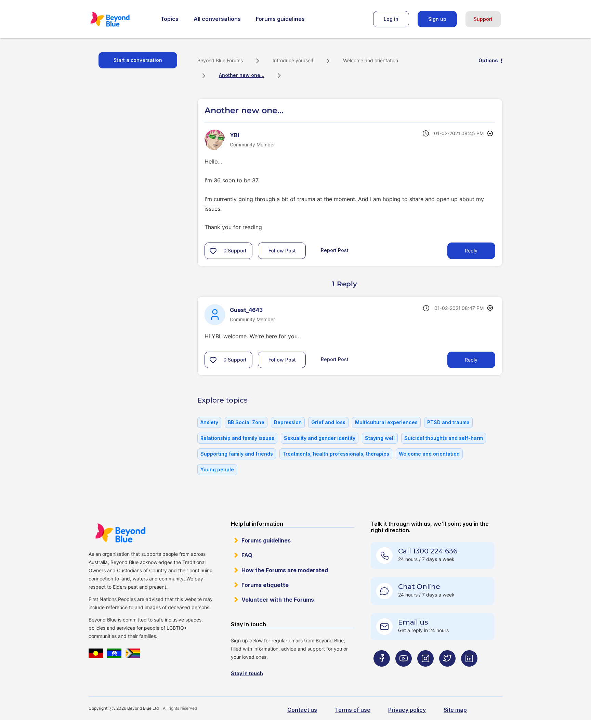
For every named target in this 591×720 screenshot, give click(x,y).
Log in (391, 19)
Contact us (302, 709)
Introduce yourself (293, 60)
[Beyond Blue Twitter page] (447, 672)
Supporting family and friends (236, 454)
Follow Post (282, 250)
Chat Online (419, 586)
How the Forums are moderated (284, 570)
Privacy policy (407, 709)
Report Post (335, 250)
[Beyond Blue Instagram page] (425, 672)
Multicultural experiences (386, 422)
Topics (169, 18)
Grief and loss (328, 422)
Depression (288, 422)
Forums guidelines (280, 18)
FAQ (246, 555)
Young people (217, 469)
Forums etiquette (265, 584)
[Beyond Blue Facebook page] (382, 672)
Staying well (380, 438)
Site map (455, 709)
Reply (471, 250)
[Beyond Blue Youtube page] (404, 672)
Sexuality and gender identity (319, 438)
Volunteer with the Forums (277, 599)
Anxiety (209, 422)
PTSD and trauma (448, 422)
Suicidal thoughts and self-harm (443, 438)
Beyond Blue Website (120, 533)
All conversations (217, 18)
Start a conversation (138, 60)
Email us (413, 622)
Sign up (437, 19)
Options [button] (488, 60)
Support (483, 19)
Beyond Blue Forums (119, 19)
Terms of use (352, 709)
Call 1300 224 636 (427, 551)
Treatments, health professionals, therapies (336, 454)
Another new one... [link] (241, 75)
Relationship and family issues (237, 438)
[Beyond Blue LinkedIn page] (469, 672)
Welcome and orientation (370, 60)
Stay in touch (247, 673)
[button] (213, 251)
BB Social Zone (246, 422)
